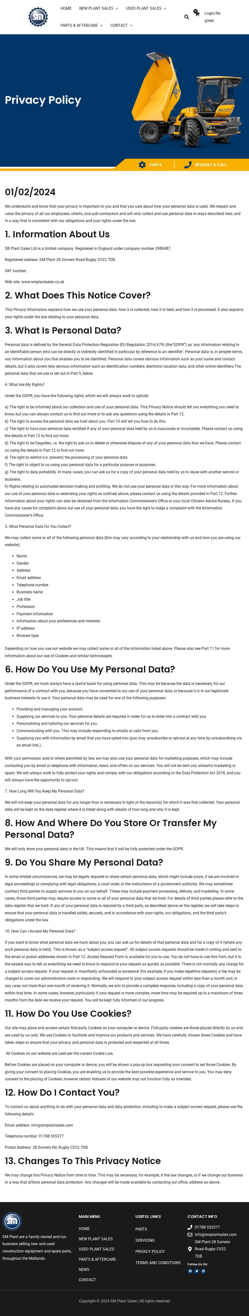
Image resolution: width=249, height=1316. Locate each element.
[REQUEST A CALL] (188, 164)
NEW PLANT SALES (96, 1239)
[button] (186, 17)
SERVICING (145, 1240)
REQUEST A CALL (211, 165)
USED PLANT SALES (96, 1249)
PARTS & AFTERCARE (97, 1259)
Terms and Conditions (158, 1262)
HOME (84, 1228)
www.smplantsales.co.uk (42, 282)
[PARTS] (142, 164)
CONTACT (87, 1280)
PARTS (156, 165)
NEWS (84, 1269)
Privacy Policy (150, 1251)
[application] (115, 8)
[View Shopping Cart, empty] (197, 17)
